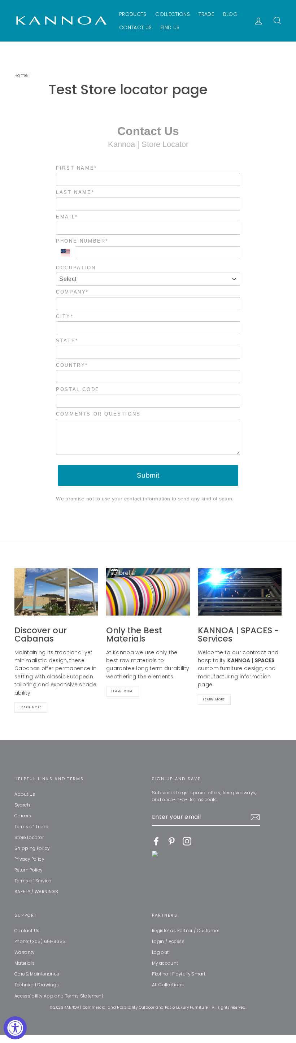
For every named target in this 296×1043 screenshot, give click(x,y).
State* (67, 340)
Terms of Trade (31, 827)
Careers (22, 816)
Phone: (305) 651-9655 (39, 941)
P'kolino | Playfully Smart (178, 974)
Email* (67, 217)
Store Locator (29, 837)
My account (165, 963)
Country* (72, 365)
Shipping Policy (31, 848)
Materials (24, 963)
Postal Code (78, 389)
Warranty (24, 952)
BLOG (230, 14)
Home (20, 75)
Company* (72, 292)
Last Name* (75, 192)
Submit (148, 475)
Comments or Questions (98, 414)
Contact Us (27, 931)
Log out (160, 952)
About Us (24, 794)
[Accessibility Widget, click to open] (15, 1027)
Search (22, 805)
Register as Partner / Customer (185, 931)
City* (64, 316)
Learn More (31, 707)
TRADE (206, 14)
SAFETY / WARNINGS (36, 892)
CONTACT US (135, 27)
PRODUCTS (133, 14)
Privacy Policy (29, 859)
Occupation (76, 267)
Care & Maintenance (36, 974)
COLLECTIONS (172, 14)
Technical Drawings (36, 985)
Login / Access (168, 941)
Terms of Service (32, 881)
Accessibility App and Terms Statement (58, 996)
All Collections (168, 985)
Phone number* (82, 241)
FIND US (170, 27)
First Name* (76, 168)
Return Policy (28, 870)
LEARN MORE (214, 699)
